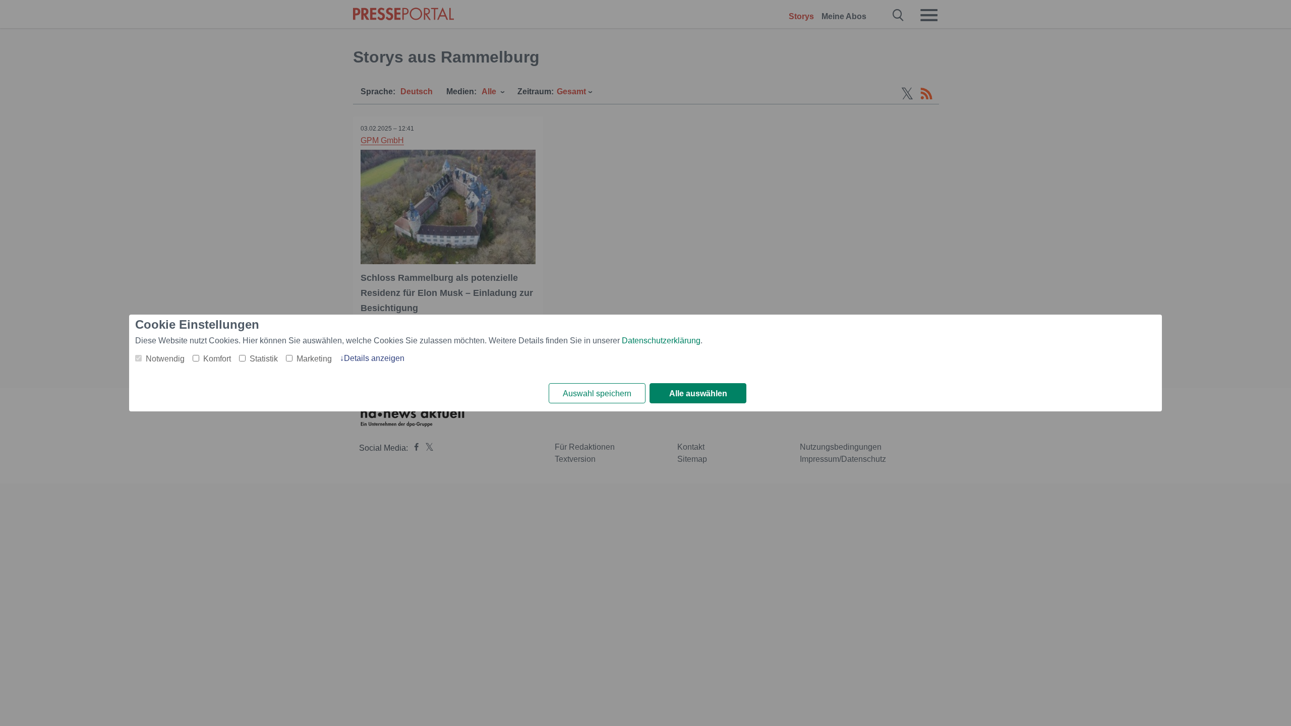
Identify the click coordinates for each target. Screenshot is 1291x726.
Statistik (264, 358)
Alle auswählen (698, 393)
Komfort (217, 358)
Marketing (314, 358)
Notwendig (165, 358)
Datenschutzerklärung (661, 340)
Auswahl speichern (597, 393)
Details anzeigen (374, 358)
